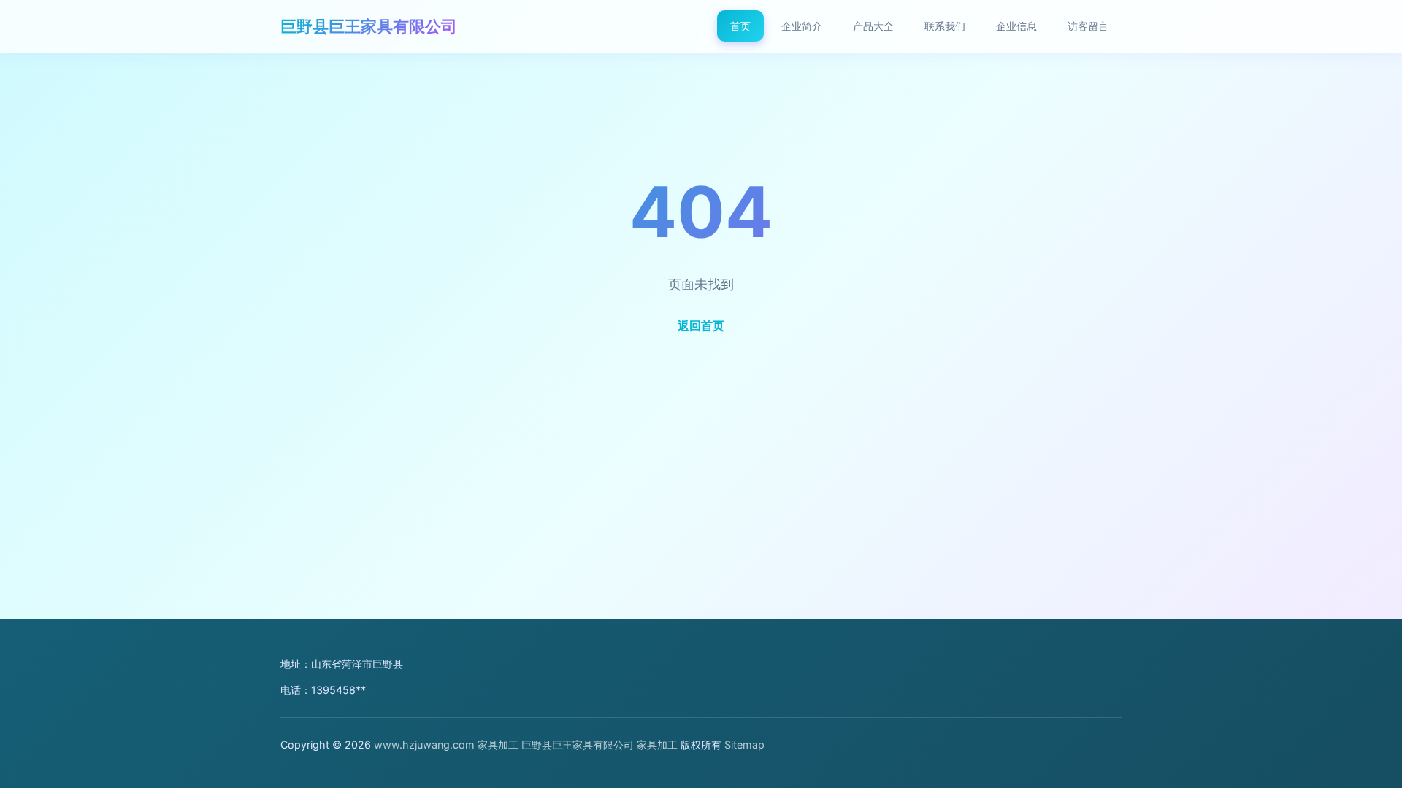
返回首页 (701, 325)
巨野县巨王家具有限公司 (368, 26)
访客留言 (1088, 26)
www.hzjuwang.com (424, 744)
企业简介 (801, 26)
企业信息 (1016, 26)
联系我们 (944, 26)
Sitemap (744, 744)
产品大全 (873, 26)
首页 (740, 26)
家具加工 (498, 744)
